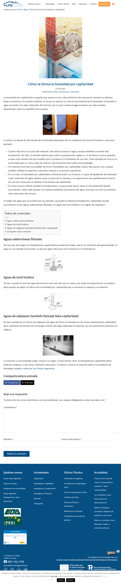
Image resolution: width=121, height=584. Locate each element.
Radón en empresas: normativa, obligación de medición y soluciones (103, 511)
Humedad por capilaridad (68, 92)
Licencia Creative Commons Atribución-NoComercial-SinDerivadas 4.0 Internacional (86, 560)
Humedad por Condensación (45, 488)
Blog (55, 92)
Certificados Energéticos (73, 478)
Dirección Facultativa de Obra (75, 492)
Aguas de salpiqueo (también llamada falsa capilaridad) (32, 228)
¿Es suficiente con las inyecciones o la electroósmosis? (102, 499)
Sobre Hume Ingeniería (12, 478)
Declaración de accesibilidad (14, 488)
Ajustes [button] (105, 576)
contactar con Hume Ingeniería (38, 368)
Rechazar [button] (71, 580)
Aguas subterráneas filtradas (20, 221)
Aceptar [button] (61, 580)
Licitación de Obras (71, 497)
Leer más (54, 576)
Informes (37, 498)
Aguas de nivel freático (17, 224)
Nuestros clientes (10, 484)
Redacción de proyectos (73, 511)
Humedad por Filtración (43, 494)
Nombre (9, 439)
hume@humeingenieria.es (16, 565)
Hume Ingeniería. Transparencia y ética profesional (11, 497)
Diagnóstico (38, 478)
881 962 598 (15, 561)
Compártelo (13, 382)
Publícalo (29, 382)
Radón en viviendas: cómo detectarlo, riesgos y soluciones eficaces (104, 524)
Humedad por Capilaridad (43, 484)
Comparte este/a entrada (19, 231)
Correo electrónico (71, 439)
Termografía (38, 504)
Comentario (10, 407)
